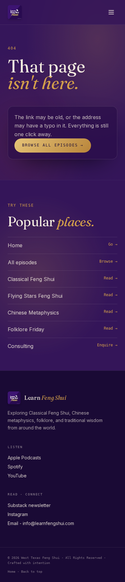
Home (11, 571)
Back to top (31, 571)
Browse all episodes (52, 145)
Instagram (18, 514)
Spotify (15, 466)
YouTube (17, 475)
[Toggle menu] (111, 12)
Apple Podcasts (24, 457)
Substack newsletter (29, 505)
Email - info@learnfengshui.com (41, 523)
